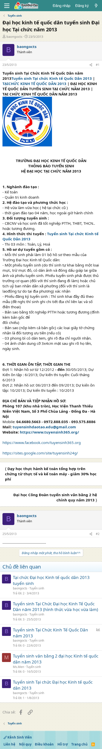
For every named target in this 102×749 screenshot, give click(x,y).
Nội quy (25, 744)
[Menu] (7, 6)
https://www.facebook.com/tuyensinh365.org (41, 442)
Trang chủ (79, 744)
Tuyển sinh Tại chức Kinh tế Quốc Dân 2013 (51, 78)
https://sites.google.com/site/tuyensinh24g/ (40, 452)
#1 (98, 65)
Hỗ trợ (62, 744)
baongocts (14, 36)
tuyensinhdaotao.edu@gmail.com (44, 426)
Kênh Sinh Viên (19, 737)
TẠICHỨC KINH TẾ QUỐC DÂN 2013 (34, 83)
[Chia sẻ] (91, 65)
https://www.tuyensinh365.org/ (49, 432)
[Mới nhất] (96, 5)
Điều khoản (44, 744)
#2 (98, 534)
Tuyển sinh (36, 588)
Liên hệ (9, 744)
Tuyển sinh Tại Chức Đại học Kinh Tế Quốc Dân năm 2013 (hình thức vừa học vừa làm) (55, 607)
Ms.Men (18, 667)
